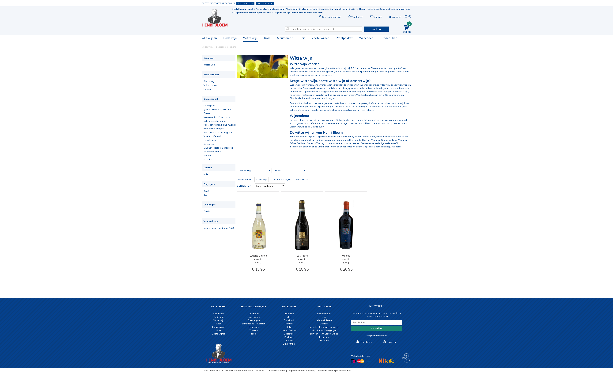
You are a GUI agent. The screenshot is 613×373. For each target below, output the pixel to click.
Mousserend (285, 38)
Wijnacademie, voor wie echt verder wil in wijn (406, 358)
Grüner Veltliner (389, 139)
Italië (206, 174)
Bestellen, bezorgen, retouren (324, 327)
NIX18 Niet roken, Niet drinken (386, 360)
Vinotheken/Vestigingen (324, 330)
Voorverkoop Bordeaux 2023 (219, 228)
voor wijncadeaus (389, 120)
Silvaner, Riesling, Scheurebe (218, 147)
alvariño (208, 159)
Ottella (207, 211)
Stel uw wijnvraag (331, 16)
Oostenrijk (289, 333)
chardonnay (210, 140)
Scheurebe (209, 143)
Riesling (366, 139)
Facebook (366, 342)
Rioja (254, 333)
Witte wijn (250, 38)
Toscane (253, 330)
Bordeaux (254, 313)
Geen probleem (245, 3)
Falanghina (209, 105)
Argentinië (289, 313)
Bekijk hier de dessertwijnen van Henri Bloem (350, 109)
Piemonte (254, 327)
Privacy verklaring (276, 370)
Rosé (267, 38)
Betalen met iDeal (353, 361)
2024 (206, 194)
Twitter (391, 342)
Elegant (208, 89)
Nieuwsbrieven (324, 320)
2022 (206, 190)
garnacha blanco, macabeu (218, 109)
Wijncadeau (367, 38)
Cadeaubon (389, 38)
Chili (289, 316)
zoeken (376, 29)
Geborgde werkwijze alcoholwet (334, 370)
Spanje (289, 340)
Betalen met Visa (368, 361)
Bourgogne (254, 316)
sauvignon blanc (212, 151)
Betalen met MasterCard (360, 361)
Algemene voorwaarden (301, 370)
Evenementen (324, 313)
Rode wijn (230, 38)
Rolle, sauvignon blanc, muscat (219, 124)
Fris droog (209, 81)
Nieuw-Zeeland (289, 330)
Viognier (375, 139)
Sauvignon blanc (366, 136)
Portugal (289, 337)
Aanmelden (376, 328)
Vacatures (324, 340)
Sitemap (260, 370)
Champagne (254, 320)
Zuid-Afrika (289, 343)
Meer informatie (265, 3)
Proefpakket (344, 38)
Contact (377, 16)
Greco (207, 113)
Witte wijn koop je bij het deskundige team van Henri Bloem (217, 17)
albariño (208, 155)
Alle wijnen (209, 38)
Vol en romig (210, 85)
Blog (324, 316)
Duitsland (289, 320)
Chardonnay (347, 136)
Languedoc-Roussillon (253, 323)
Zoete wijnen (320, 38)
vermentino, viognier (214, 128)
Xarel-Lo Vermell (212, 136)
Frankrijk (289, 323)
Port (303, 38)
